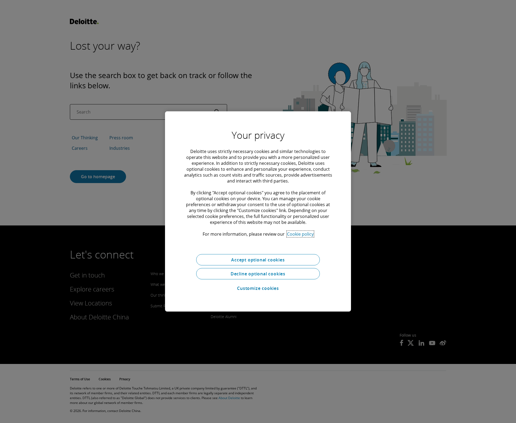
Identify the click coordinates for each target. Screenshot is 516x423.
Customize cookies (258, 288)
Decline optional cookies (258, 274)
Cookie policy (300, 234)
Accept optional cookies (258, 260)
